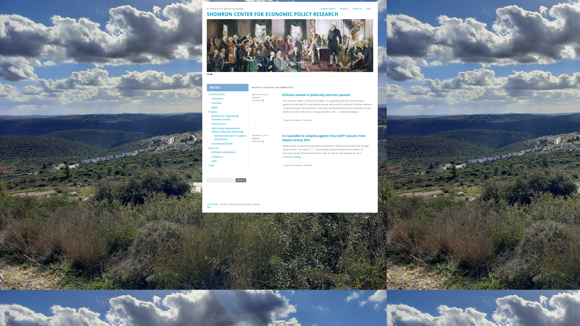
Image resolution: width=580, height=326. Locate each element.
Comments (297, 165)
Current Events (328, 9)
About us (357, 9)
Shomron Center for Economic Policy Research (272, 14)
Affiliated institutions (223, 152)
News (214, 107)
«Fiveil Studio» (213, 204)
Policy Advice (218, 123)
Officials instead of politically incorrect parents (316, 95)
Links (368, 9)
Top (208, 207)
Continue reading (349, 111)
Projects (344, 9)
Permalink (307, 120)
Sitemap (256, 204)
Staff (214, 161)
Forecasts (297, 120)
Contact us (217, 156)
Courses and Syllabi (222, 143)
